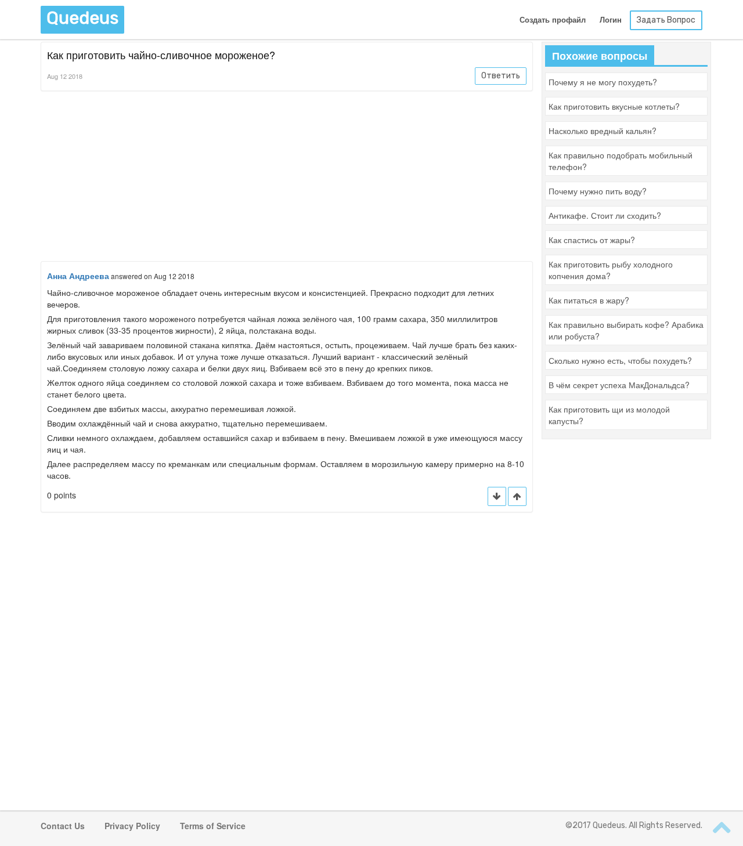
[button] (517, 496)
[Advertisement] (287, 178)
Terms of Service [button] (213, 825)
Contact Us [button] (63, 825)
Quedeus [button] (82, 18)
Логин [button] (611, 20)
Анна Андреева (78, 275)
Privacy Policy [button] (132, 825)
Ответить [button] (500, 76)
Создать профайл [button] (553, 20)
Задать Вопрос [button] (666, 20)
